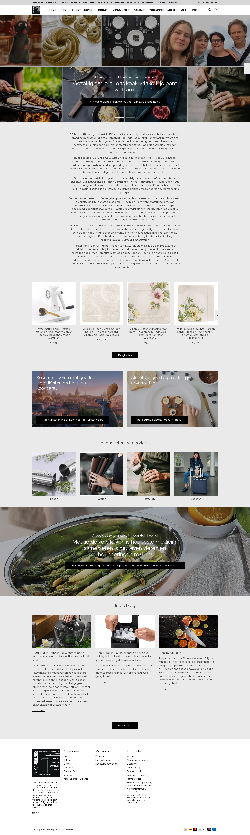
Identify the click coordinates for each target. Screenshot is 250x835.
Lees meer (38, 710)
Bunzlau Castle (71, 771)
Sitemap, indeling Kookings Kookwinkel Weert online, (140, 783)
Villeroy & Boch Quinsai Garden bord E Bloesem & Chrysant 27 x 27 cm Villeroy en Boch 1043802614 (196, 333)
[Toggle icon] (210, 9)
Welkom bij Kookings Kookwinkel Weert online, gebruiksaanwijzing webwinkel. (139, 799)
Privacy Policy (133, 767)
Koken (54, 498)
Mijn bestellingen (103, 760)
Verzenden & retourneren (139, 775)
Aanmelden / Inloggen (207, 2)
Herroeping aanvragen (106, 763)
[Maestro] (209, 829)
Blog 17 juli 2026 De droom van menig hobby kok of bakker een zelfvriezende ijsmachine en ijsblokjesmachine (123, 656)
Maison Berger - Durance (76, 779)
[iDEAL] (190, 829)
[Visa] (200, 829)
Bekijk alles (125, 355)
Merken (193, 10)
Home (52, 10)
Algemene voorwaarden (138, 760)
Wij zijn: (130, 756)
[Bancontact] (204, 829)
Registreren (100, 756)
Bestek (67, 763)
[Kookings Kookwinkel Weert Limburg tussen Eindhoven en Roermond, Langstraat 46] (36, 10)
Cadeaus (196, 498)
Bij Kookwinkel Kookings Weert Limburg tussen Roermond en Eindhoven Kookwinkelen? (125, 565)
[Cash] (185, 829)
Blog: (183, 10)
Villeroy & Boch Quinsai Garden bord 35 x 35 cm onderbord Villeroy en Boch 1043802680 (101, 331)
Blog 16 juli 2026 (170, 653)
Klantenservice (134, 779)
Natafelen (149, 498)
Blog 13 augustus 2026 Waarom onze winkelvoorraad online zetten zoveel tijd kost (60, 656)
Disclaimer (132, 763)
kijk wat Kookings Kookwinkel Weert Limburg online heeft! (125, 101)
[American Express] (214, 829)
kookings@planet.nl (142, 148)
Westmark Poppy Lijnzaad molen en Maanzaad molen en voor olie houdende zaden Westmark (54, 333)
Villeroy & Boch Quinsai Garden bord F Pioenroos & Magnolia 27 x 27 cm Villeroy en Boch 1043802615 (148, 333)
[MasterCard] (195, 829)
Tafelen (101, 498)
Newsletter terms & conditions (136, 790)
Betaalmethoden (135, 771)
